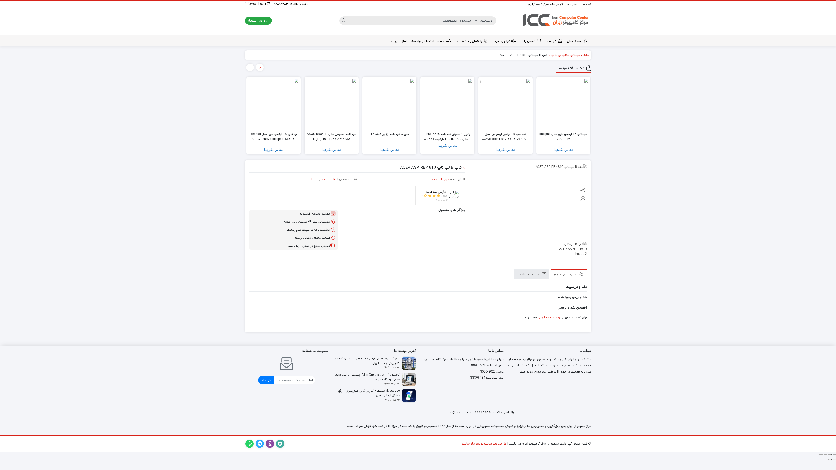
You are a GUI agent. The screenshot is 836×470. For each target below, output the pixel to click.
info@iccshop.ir (256, 4)
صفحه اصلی (575, 41)
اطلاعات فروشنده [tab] (529, 274)
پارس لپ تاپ (440, 179)
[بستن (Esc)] (821, 454)
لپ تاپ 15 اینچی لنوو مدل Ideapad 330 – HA (563, 136)
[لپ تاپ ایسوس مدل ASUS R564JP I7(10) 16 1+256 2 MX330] (331, 103)
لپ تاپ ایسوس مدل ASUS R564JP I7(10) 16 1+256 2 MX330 (331, 136)
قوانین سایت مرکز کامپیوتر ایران (545, 4)
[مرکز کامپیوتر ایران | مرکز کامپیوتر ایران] (556, 20)
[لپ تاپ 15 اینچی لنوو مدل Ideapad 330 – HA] (563, 103)
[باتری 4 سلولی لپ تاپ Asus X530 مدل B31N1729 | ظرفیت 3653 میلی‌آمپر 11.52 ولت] (447, 103)
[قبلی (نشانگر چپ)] (834, 459)
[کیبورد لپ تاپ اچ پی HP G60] (389, 103)
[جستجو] (343, 20)
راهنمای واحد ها (471, 41)
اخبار (397, 41)
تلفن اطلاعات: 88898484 (290, 4)
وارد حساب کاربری (549, 317)
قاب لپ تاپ (559, 55)
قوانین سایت (501, 41)
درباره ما (587, 4)
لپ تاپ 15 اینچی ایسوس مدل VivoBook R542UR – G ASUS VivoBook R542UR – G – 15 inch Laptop (505, 136)
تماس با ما (572, 4)
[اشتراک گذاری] (825, 454)
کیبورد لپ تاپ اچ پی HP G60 (389, 134)
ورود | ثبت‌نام (257, 20)
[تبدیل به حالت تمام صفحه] (830, 454)
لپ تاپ (575, 55)
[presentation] (260, 67)
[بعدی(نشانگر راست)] (830, 459)
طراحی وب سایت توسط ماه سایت (484, 443)
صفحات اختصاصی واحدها (428, 41)
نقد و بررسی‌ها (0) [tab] (566, 274)
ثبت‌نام (266, 380)
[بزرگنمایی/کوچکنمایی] (834, 454)
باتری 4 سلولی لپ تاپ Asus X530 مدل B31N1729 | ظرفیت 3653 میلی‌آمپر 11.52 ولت (447, 136)
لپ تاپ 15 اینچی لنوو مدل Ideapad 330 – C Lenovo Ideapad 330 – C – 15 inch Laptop (273, 136)
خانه (586, 55)
